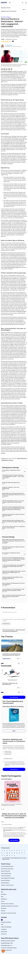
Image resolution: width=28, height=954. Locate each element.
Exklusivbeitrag (6, 658)
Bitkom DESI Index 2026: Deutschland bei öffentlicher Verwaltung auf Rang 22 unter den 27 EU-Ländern (13, 495)
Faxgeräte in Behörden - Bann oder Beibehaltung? (10, 488)
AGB (20, 827)
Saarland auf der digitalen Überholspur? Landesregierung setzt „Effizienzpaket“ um (14, 571)
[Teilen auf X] (4, 69)
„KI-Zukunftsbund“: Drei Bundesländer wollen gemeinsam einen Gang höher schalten (13, 589)
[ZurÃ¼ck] (19, 663)
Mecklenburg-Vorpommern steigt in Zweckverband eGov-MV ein (13, 515)
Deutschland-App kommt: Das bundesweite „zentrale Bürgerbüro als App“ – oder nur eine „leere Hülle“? (13, 476)
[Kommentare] (13, 41)
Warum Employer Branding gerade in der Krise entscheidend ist (13, 583)
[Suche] (22, 2)
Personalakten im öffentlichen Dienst (11, 470)
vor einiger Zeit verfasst (19, 87)
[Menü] (10, 2)
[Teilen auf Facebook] (7, 69)
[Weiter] (22, 663)
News (2, 39)
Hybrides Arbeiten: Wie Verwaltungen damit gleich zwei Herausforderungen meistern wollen (13, 521)
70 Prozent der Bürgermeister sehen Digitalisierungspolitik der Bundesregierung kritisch (13, 565)
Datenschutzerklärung (7, 830)
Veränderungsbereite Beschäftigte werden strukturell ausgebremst (12, 577)
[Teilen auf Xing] (9, 69)
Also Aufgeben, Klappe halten (12, 267)
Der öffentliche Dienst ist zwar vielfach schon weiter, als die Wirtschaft (14, 440)
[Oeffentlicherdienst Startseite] (4, 2)
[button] (6, 623)
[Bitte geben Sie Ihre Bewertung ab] (9, 41)
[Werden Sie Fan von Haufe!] (2, 920)
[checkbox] (2, 619)
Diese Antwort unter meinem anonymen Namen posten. (14, 620)
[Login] (25, 2)
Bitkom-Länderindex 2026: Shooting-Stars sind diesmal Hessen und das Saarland (13, 596)
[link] (5, 7)
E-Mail (2, 821)
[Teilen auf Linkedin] (11, 69)
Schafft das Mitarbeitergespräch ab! (11, 482)
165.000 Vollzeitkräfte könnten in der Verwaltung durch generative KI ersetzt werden (13, 501)
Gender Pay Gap (21, 311)
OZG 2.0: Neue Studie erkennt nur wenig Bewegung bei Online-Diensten (13, 527)
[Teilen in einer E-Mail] (2, 69)
